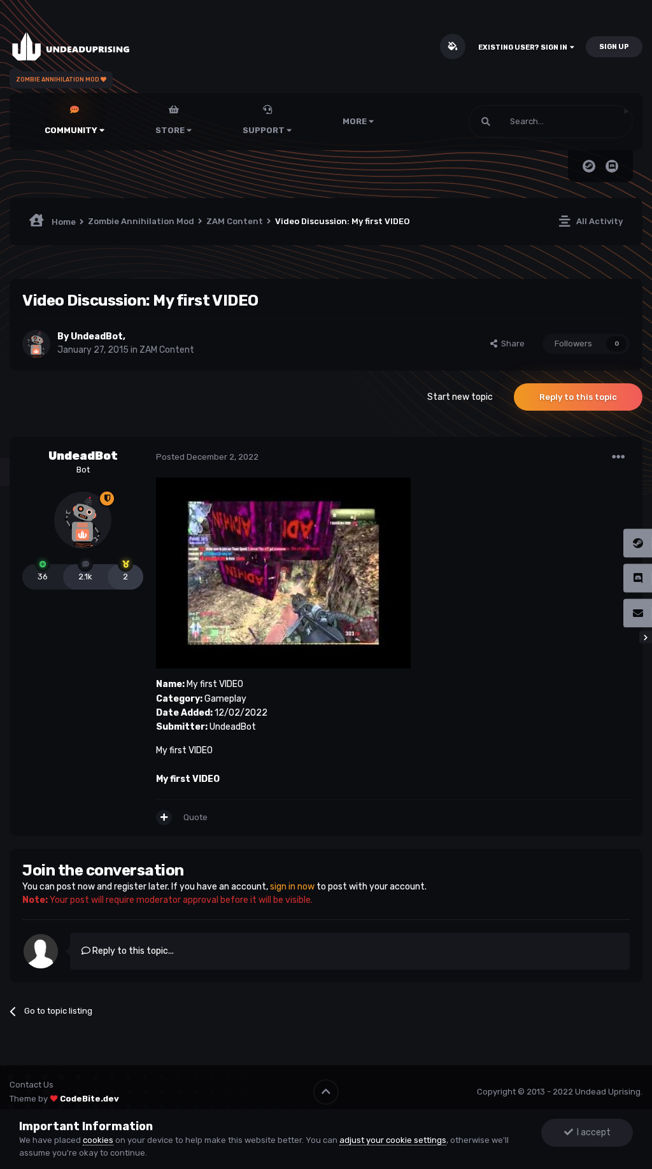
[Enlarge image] (283, 572)
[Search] (486, 121)
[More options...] (618, 457)
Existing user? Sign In (524, 47)
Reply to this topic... (132, 951)
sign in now (292, 886)
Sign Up (614, 47)
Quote (195, 817)
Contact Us (31, 1084)
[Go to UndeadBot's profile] (36, 344)
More (355, 121)
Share (511, 343)
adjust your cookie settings (392, 1140)
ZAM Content (166, 349)
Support (265, 130)
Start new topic (460, 397)
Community (72, 130)
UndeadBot (97, 336)
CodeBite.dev (89, 1098)
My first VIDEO (188, 779)
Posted (207, 457)
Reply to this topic (578, 397)
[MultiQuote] (164, 817)
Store (171, 130)
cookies (98, 1140)
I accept (592, 1132)
